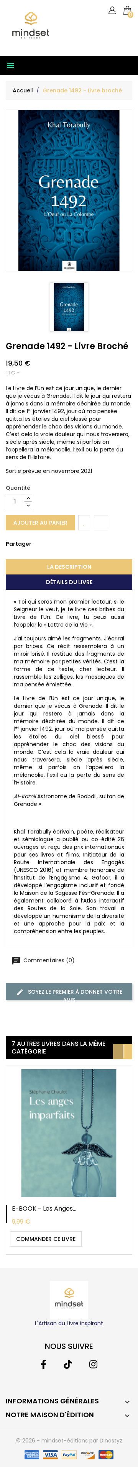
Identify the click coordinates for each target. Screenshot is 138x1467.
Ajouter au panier (40, 523)
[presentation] (118, 1051)
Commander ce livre (46, 1239)
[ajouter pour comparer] (101, 522)
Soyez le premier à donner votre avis (74, 994)
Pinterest (60, 549)
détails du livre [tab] (69, 582)
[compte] (112, 10)
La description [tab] (69, 567)
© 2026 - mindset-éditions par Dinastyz (69, 1440)
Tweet (48, 549)
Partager (37, 549)
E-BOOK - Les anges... (44, 1208)
